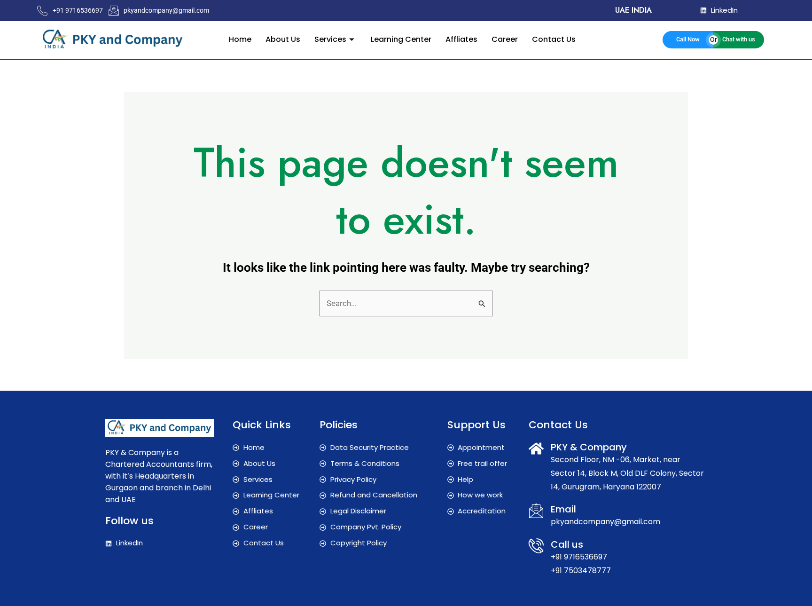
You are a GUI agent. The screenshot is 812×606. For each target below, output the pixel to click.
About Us (282, 39)
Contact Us (554, 39)
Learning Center (401, 39)
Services (330, 39)
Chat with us (738, 39)
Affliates (461, 39)
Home (240, 39)
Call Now (688, 39)
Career (505, 39)
